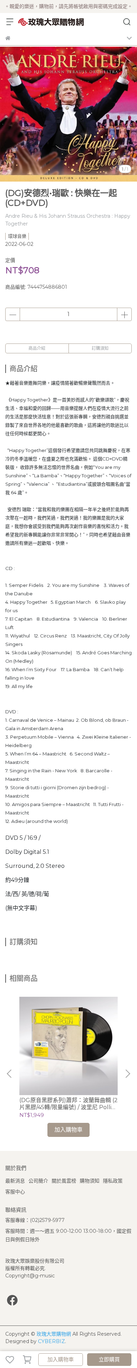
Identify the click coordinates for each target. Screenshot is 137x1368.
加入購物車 (60, 1359)
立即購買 (109, 1359)
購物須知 (89, 1181)
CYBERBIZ (51, 1341)
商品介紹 (36, 348)
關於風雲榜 (64, 1181)
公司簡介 (38, 1181)
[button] (127, 1073)
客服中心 (15, 1192)
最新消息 (15, 1181)
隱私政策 (113, 1181)
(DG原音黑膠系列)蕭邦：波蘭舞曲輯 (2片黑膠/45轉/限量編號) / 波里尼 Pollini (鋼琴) (68, 1104)
